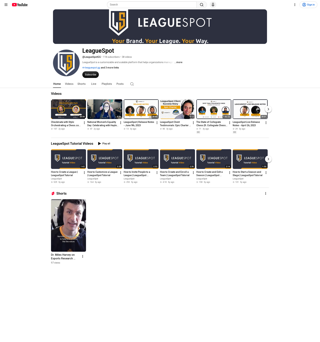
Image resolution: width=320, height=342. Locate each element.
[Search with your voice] (213, 4)
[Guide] (6, 5)
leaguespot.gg (92, 67)
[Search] (201, 4)
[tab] (57, 84)
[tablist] (160, 84)
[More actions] (84, 122)
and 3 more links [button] (110, 67)
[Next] (268, 109)
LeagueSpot (56, 179)
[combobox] (153, 5)
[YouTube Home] (19, 4)
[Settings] (295, 5)
